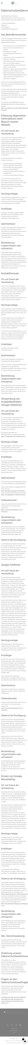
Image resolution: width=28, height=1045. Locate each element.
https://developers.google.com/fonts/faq (12, 491)
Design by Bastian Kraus (14, 1042)
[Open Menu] (2, 3)
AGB (14, 1032)
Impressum (14, 1028)
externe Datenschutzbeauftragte (10, 1001)
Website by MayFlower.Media (14, 1040)
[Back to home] (14, 3)
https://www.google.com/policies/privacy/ (13, 436)
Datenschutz (14, 1030)
